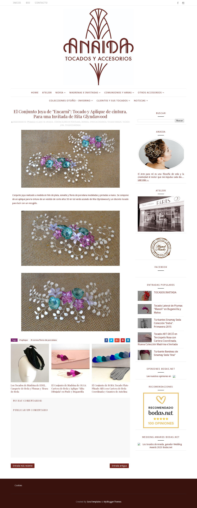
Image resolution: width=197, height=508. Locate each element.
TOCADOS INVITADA (165, 292)
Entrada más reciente (22, 466)
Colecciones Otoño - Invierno (69, 100)
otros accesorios (98, 122)
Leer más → (143, 180)
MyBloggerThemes (112, 501)
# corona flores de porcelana (44, 340)
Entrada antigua (119, 466)
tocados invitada (72, 125)
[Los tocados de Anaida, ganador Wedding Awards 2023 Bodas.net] (161, 446)
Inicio (17, 3)
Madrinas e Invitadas (83, 92)
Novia (59, 92)
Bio (28, 3)
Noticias (140, 100)
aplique (49, 122)
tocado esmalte (114, 122)
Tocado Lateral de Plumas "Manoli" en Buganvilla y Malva (168, 309)
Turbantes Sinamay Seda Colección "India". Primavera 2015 (167, 323)
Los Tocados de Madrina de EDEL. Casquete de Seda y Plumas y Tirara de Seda (29, 388)
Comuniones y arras (118, 92)
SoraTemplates (94, 501)
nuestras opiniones (159, 376)
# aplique (23, 340)
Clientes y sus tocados (112, 100)
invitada (85, 122)
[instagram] (183, 3)
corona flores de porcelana (67, 122)
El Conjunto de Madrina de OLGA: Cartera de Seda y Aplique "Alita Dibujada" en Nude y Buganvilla (68, 388)
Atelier (47, 92)
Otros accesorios (150, 92)
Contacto (41, 3)
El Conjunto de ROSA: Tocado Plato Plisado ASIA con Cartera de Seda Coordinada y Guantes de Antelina (110, 388)
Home (34, 92)
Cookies (18, 485)
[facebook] (177, 3)
